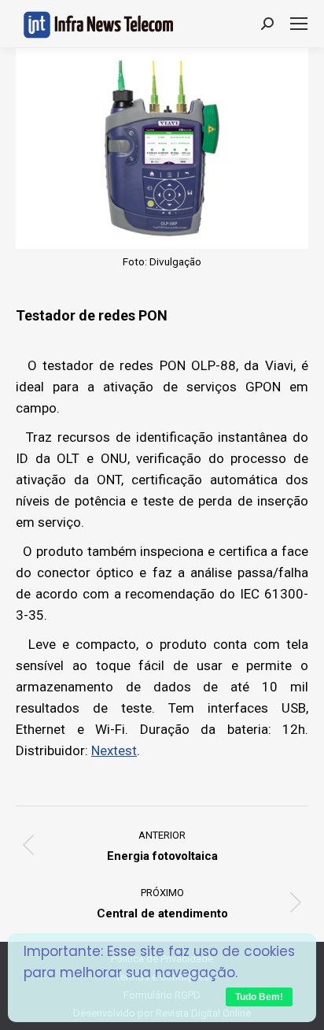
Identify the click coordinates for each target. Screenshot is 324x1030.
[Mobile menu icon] (298, 23)
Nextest (114, 750)
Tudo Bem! (259, 996)
